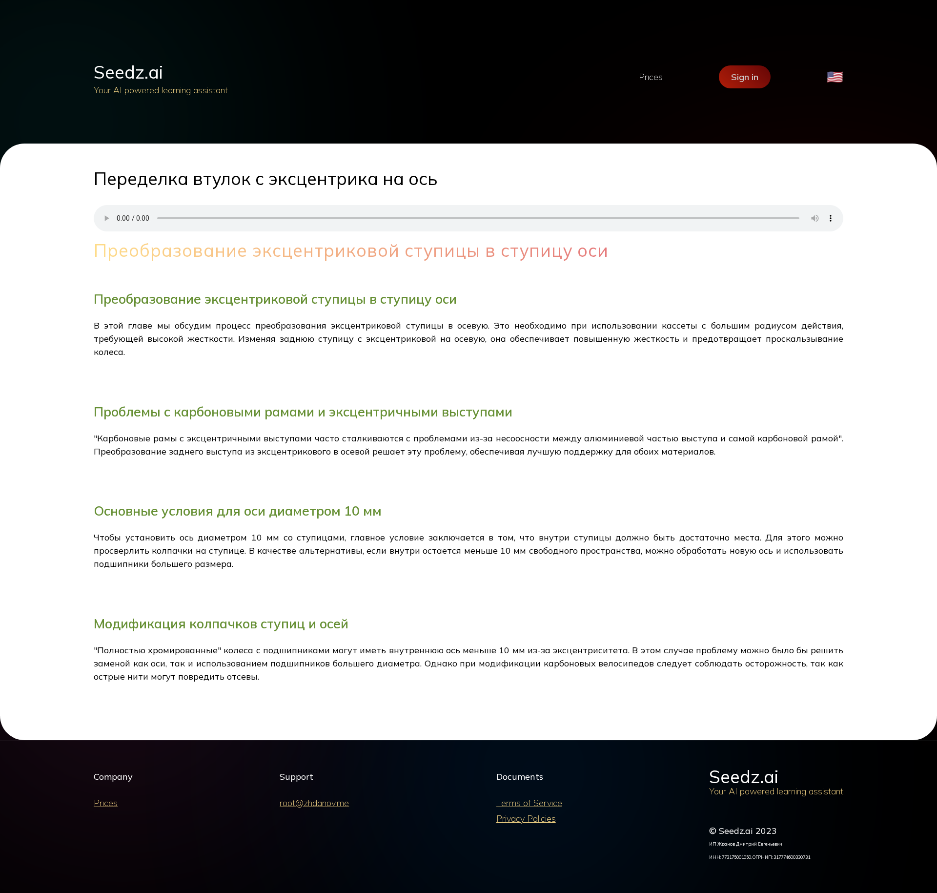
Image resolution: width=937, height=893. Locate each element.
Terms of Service (529, 803)
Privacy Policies (526, 818)
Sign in (744, 77)
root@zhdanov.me (314, 803)
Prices (651, 77)
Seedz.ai (128, 72)
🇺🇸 (835, 76)
